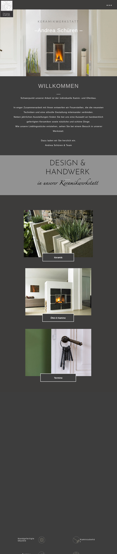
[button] (58, 4)
